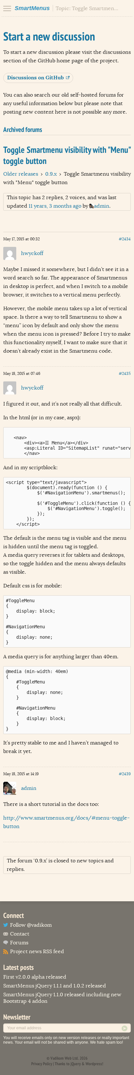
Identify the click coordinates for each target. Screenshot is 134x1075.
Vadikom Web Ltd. (64, 1058)
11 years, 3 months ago (55, 206)
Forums (19, 942)
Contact (19, 934)
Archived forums (22, 129)
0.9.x (51, 174)
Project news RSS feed (37, 951)
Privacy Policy (41, 1064)
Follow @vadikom (31, 925)
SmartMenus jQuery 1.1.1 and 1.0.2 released (54, 986)
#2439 (125, 774)
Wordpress (94, 1064)
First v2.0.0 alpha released (34, 977)
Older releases (20, 174)
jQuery (76, 1064)
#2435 (125, 373)
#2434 (125, 239)
